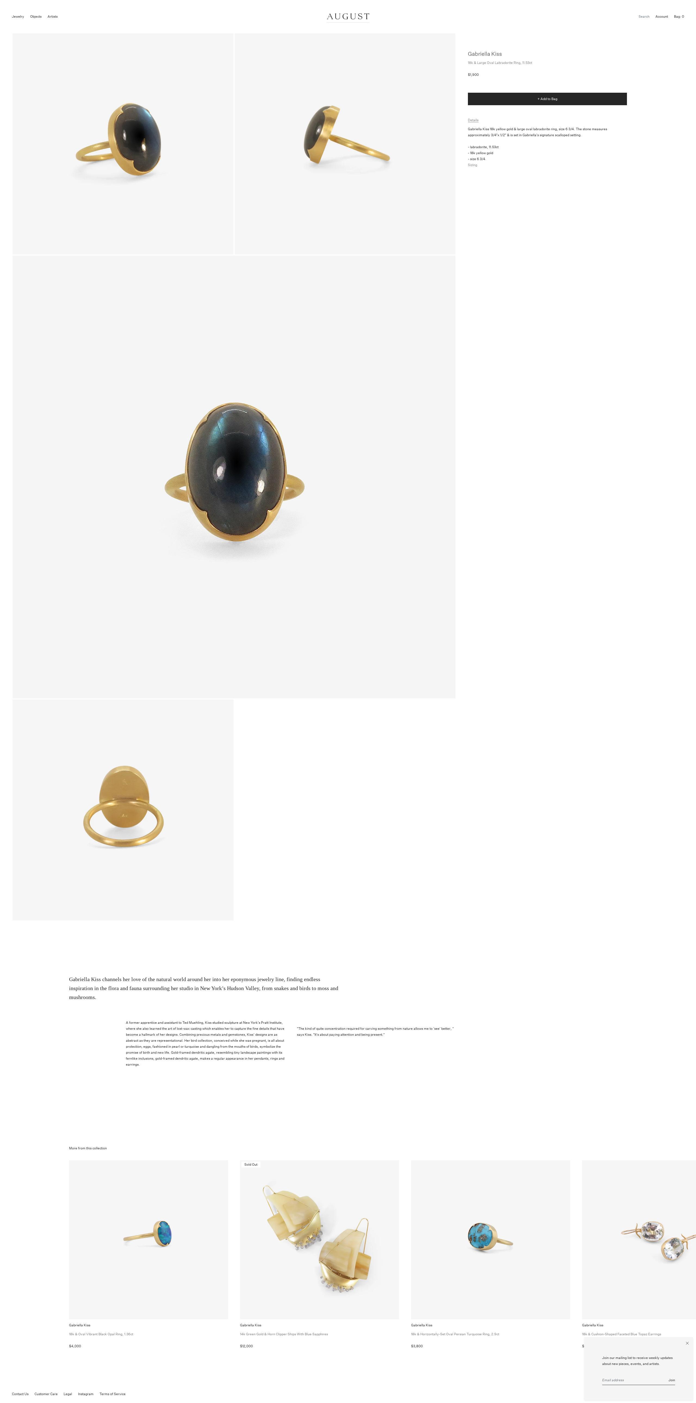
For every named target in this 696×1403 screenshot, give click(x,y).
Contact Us (20, 1394)
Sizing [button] (472, 165)
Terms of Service (113, 1394)
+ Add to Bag (547, 99)
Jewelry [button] (18, 16)
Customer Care (46, 1394)
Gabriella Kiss (485, 54)
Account (661, 16)
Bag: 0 (679, 16)
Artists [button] (53, 16)
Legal (68, 1394)
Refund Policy (142, 1394)
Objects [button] (36, 16)
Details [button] (473, 120)
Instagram (86, 1394)
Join (672, 1380)
